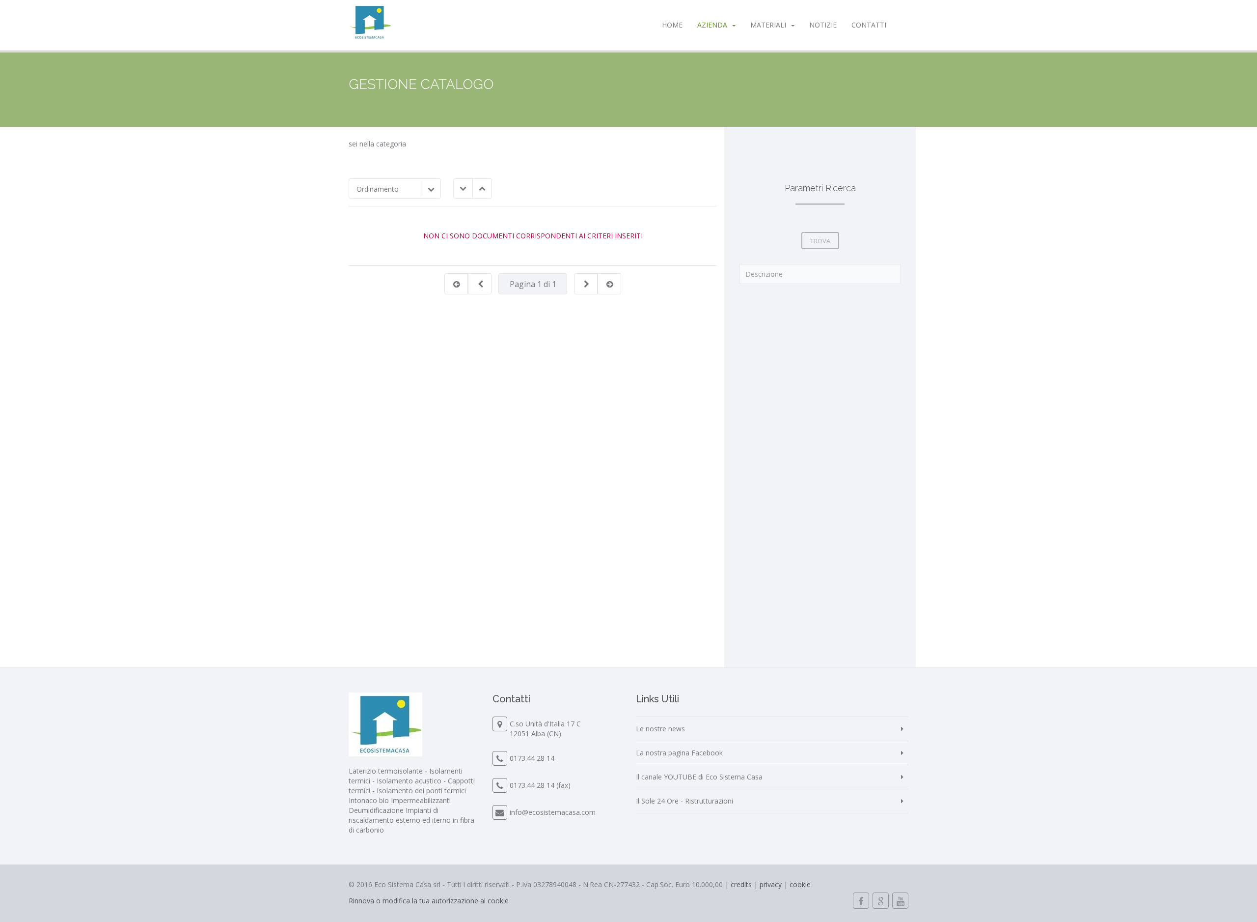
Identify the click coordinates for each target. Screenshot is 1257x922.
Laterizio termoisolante (386, 771)
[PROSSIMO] (586, 284)
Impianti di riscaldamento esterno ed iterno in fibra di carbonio (411, 820)
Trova (820, 240)
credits (741, 884)
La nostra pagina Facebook (679, 752)
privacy (771, 884)
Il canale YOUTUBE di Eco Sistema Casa (699, 776)
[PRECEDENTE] (480, 284)
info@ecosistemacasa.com (553, 812)
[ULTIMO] (610, 284)
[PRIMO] (456, 284)
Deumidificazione (376, 810)
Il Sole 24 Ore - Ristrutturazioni (684, 801)
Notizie (823, 24)
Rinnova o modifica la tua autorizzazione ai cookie (429, 900)
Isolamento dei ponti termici (421, 790)
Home (672, 24)
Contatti (868, 24)
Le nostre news (660, 728)
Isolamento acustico (409, 780)
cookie (800, 884)
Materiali (768, 24)
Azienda (712, 24)
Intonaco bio (369, 800)
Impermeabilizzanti (421, 800)
